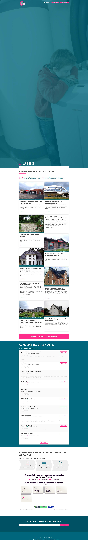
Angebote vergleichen (64, 2)
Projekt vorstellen (55, 2)
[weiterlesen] (31, 190)
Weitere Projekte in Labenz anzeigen (44, 336)
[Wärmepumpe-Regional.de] (22, 3)
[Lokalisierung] (19, 525)
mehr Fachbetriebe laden (44, 442)
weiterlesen (22, 278)
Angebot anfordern (63, 352)
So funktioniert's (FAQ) (46, 2)
